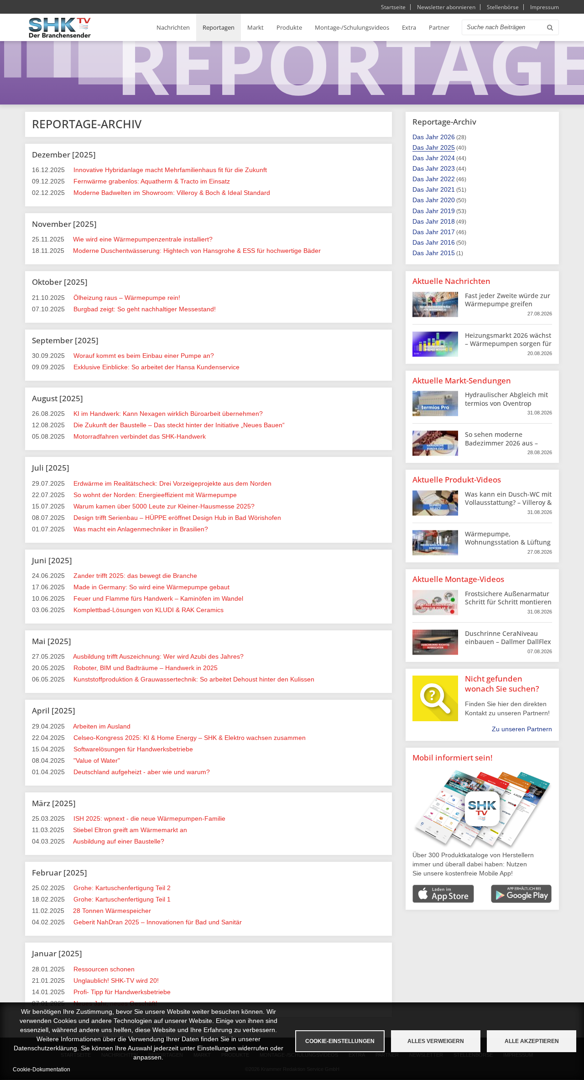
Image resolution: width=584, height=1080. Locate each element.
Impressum (544, 7)
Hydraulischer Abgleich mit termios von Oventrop (506, 398)
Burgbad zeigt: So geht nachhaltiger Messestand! (144, 309)
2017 (447, 232)
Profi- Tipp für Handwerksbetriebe (122, 992)
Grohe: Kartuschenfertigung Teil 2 (122, 887)
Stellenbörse (503, 7)
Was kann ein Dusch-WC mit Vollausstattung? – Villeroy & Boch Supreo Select (508, 502)
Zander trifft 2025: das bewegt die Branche (135, 575)
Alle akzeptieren (532, 1041)
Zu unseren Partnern (522, 729)
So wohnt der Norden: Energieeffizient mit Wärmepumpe (155, 494)
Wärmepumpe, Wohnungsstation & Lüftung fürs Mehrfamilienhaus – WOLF (508, 546)
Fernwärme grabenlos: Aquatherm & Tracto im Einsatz (151, 181)
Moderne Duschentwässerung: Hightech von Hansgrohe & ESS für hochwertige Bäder (197, 250)
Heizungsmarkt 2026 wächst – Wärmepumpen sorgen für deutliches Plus (508, 343)
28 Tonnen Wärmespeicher (112, 910)
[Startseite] (60, 27)
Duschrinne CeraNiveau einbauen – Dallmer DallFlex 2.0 (508, 641)
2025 (447, 147)
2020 (447, 200)
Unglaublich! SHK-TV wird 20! (116, 980)
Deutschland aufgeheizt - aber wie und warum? (141, 772)
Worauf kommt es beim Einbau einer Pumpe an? (143, 355)
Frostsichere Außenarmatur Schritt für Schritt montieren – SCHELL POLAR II (508, 601)
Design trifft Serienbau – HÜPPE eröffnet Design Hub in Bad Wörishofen (177, 517)
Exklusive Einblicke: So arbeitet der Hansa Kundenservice (156, 367)
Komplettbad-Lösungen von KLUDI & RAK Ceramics (148, 609)
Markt (255, 27)
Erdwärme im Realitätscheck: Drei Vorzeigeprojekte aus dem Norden (172, 483)
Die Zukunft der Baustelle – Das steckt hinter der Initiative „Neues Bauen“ (179, 425)
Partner (439, 27)
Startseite (393, 7)
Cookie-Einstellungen (340, 1041)
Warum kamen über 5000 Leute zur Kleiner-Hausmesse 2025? (164, 506)
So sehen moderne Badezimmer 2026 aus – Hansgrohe (501, 442)
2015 (447, 253)
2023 (447, 168)
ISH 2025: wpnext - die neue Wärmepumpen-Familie (149, 818)
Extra (409, 27)
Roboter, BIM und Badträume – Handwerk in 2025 (145, 667)
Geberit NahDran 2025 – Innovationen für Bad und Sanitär (157, 922)
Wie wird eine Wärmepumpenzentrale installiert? (143, 239)
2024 (447, 158)
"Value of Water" (96, 760)
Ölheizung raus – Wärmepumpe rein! (126, 297)
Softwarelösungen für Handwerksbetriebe (133, 749)
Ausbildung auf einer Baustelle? (118, 841)
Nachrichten (173, 27)
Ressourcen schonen (104, 969)
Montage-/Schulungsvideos (352, 27)
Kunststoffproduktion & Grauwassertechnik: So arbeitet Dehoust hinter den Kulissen (193, 679)
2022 (447, 179)
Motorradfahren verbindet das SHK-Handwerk (139, 436)
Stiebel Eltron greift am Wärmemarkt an (130, 830)
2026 (447, 137)
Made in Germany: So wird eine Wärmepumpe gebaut (151, 587)
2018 (447, 221)
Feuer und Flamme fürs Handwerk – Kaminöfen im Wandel (158, 598)
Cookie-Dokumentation (41, 1069)
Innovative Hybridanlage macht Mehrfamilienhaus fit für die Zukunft (170, 169)
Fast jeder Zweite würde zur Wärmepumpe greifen (507, 299)
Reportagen (219, 27)
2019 (447, 211)
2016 (447, 242)
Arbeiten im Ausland (101, 726)
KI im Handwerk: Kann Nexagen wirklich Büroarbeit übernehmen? (168, 413)
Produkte (289, 27)
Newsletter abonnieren (446, 7)
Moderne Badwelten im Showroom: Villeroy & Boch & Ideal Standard (171, 192)
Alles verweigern (435, 1041)
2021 (447, 189)
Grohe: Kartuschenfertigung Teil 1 (122, 899)
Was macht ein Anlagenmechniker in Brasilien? (140, 529)
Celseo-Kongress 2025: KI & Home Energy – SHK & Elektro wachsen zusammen (189, 737)
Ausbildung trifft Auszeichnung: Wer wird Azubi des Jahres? (158, 656)
